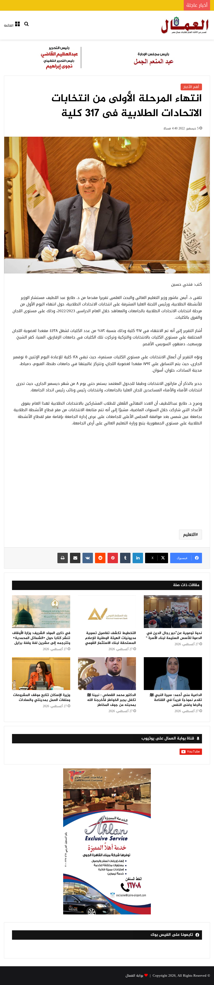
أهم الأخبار (191, 87)
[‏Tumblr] (125, 558)
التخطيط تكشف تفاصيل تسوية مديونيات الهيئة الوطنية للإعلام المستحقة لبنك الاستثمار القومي (110, 638)
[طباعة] (62, 558)
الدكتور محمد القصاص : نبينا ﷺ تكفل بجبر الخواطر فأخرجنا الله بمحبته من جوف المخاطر (111, 700)
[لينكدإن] (138, 558)
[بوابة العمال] (185, 25)
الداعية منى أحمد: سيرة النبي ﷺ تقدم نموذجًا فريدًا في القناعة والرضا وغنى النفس (176, 700)
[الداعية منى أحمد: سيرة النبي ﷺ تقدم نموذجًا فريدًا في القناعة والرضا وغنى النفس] (173, 673)
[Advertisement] (107, 484)
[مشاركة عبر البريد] (75, 558)
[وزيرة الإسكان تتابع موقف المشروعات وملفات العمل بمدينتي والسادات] (41, 673)
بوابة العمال (134, 975)
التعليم (189, 534)
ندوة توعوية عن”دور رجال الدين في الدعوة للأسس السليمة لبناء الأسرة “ (174, 635)
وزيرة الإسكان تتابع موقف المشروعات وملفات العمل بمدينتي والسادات (41, 697)
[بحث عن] (26, 27)
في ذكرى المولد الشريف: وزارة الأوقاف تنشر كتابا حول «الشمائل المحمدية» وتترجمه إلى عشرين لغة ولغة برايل (41, 638)
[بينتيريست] (113, 558)
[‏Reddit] (100, 558)
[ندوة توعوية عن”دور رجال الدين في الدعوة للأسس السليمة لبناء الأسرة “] (173, 611)
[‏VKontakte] (87, 558)
